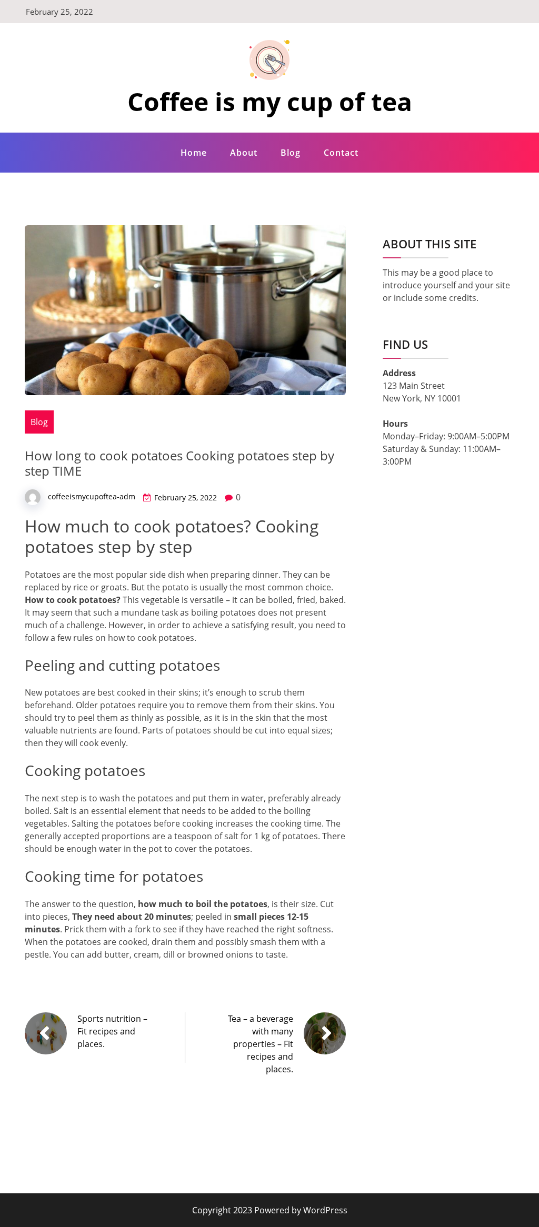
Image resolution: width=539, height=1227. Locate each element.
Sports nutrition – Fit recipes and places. (112, 1031)
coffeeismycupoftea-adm (91, 496)
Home (194, 152)
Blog (291, 152)
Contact (341, 152)
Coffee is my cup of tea (269, 101)
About (243, 152)
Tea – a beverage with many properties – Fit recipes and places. (260, 1044)
